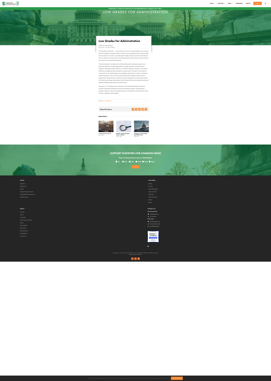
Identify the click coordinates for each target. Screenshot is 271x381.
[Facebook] (133, 109)
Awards (22, 222)
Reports (150, 202)
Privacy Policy (23, 228)
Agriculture (22, 183)
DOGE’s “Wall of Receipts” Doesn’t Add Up (105, 134)
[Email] (145, 109)
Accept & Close (177, 378)
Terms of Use (23, 236)
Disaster (22, 189)
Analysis (150, 183)
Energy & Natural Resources (26, 191)
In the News (23, 217)
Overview (22, 212)
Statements (151, 194)
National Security (24, 197)
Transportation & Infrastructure (27, 194)
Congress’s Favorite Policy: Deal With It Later (123, 134)
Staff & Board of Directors (26, 220)
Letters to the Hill (152, 191)
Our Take (150, 186)
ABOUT (22, 209)
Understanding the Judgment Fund (139, 134)
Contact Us (156, 252)
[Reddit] (139, 109)
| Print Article (112, 47)
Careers (22, 214)
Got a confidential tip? (153, 226)
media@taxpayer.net (155, 221)
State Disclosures (24, 230)
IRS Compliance (23, 233)
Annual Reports (23, 225)
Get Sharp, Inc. (139, 254)
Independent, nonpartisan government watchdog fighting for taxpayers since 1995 (135, 8)
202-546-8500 (153, 216)
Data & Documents (152, 197)
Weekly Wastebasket (109, 45)
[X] (136, 109)
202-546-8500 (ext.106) (155, 224)
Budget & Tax (101, 45)
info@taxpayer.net (154, 214)
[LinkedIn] (142, 109)
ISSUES (22, 180)
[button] (265, 3)
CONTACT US (151, 209)
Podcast (150, 199)
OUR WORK (151, 180)
